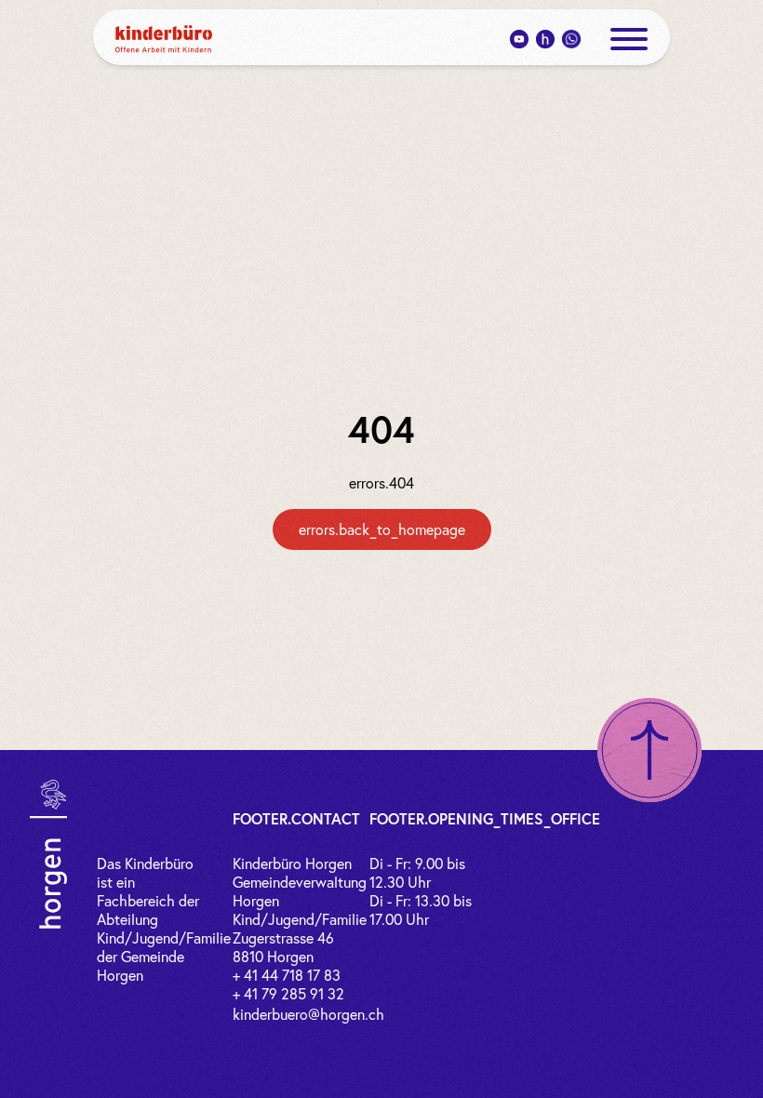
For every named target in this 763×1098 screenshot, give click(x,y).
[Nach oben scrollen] (649, 750)
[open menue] (629, 39)
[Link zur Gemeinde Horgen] (48, 854)
